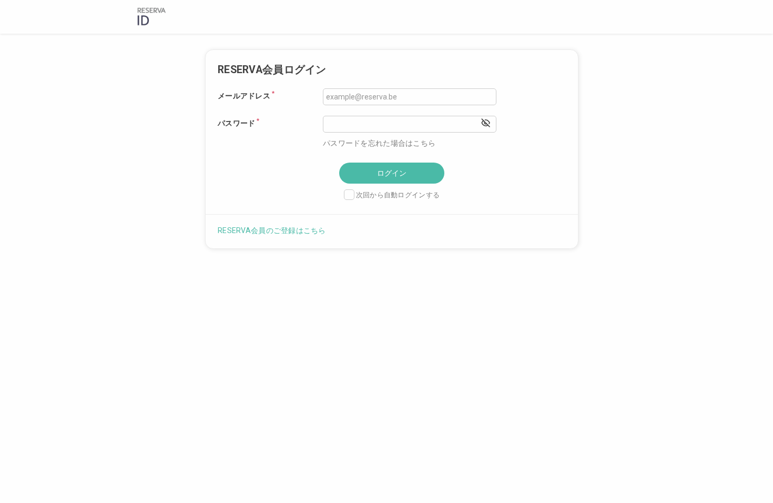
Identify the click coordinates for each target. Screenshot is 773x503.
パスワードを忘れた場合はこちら (379, 143)
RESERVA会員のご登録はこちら (272, 230)
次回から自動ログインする (398, 195)
